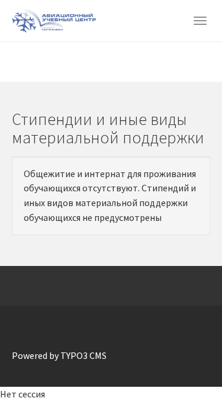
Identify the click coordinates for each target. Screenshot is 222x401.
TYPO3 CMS (83, 355)
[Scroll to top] (184, 363)
